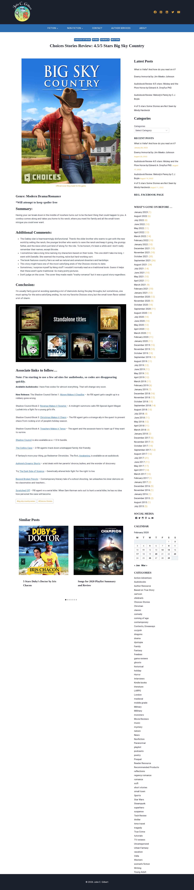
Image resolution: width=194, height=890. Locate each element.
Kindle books (140, 682)
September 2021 (142, 260)
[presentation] (43, 550)
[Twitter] (173, 12)
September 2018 (142, 405)
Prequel (138, 759)
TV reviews (139, 839)
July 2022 (139, 220)
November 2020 (142, 300)
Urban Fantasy (141, 848)
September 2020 (142, 309)
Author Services (120, 28)
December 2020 (142, 296)
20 (156, 554)
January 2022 (141, 244)
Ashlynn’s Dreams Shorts (28, 463)
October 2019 (141, 353)
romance (105, 40)
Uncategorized (141, 843)
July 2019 (139, 365)
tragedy (138, 827)
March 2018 (140, 429)
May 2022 (139, 228)
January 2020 (141, 341)
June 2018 (139, 417)
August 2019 (140, 361)
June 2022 (139, 224)
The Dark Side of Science (31, 471)
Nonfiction (139, 739)
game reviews (141, 658)
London (138, 694)
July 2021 (139, 268)
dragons (138, 634)
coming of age (141, 618)
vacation (138, 851)
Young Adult (140, 872)
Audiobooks (140, 582)
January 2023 (141, 212)
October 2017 (141, 445)
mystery (138, 727)
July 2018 (139, 413)
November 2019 (142, 349)
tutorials (138, 835)
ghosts (137, 662)
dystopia (138, 642)
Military (137, 706)
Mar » (144, 565)
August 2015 (140, 502)
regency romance (142, 775)
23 (175, 554)
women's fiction (142, 864)
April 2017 (139, 470)
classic (137, 610)
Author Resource (142, 586)
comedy (138, 614)
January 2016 (141, 494)
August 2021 (140, 264)
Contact (97, 28)
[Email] (179, 12)
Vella (136, 856)
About (143, 28)
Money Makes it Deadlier (72, 394)
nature (137, 731)
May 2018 (139, 421)
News (137, 735)
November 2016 (142, 490)
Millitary (138, 710)
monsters (139, 715)
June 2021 (139, 272)
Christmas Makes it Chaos (53, 417)
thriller (137, 819)
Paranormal (140, 743)
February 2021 (141, 288)
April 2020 (139, 329)
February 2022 (141, 240)
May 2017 (139, 466)
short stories (140, 787)
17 (137, 554)
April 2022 (139, 232)
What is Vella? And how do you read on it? (155, 69)
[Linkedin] (167, 12)
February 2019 (141, 385)
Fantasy (138, 650)
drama (96, 40)
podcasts (139, 751)
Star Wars (139, 799)
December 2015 (142, 498)
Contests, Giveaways (144, 626)
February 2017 (141, 478)
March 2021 (140, 284)
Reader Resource (142, 763)
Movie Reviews (141, 719)
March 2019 (140, 381)
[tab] (65, 599)
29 (169, 558)
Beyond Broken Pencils (27, 479)
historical (138, 666)
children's (138, 598)
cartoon (138, 594)
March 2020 (140, 333)
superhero (139, 807)
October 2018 (141, 401)
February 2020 (141, 337)
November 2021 (142, 252)
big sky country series (26, 501)
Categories (139, 126)
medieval (138, 698)
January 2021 (141, 292)
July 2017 (139, 458)
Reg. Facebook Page (149, 194)
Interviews (139, 678)
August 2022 (140, 216)
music (137, 723)
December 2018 (142, 393)
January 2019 (141, 389)
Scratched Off (23, 490)
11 (144, 550)
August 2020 (140, 313)
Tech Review (140, 815)
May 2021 (139, 276)
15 (169, 550)
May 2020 (139, 325)
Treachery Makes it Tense (53, 428)
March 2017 (140, 474)
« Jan (137, 565)
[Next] (119, 561)
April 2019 (139, 377)
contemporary (141, 622)
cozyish (138, 630)
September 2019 (142, 357)
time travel (139, 823)
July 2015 (139, 506)
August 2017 (140, 454)
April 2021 (139, 280)
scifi (136, 783)
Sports (137, 795)
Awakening (84, 455)
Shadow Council (24, 440)
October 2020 (141, 304)
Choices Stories (82, 40)
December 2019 (142, 345)
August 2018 (140, 409)
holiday (137, 670)
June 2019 (139, 369)
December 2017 (142, 437)
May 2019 (139, 373)
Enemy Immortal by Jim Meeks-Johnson (154, 76)
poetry (137, 755)
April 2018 (139, 425)
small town (139, 791)
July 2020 (139, 317)
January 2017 (141, 482)
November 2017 (142, 442)
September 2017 (142, 450)
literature (138, 686)
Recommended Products (146, 767)
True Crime (139, 831)
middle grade (140, 702)
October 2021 (141, 256)
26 (150, 558)
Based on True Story (144, 590)
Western (115, 40)
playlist (137, 747)
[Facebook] (155, 12)
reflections (139, 771)
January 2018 (141, 433)
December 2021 (142, 248)
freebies (138, 654)
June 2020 (139, 321)
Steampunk (139, 803)
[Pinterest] (161, 12)
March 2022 (140, 236)
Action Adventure (143, 578)
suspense (139, 811)
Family (137, 646)
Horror (137, 674)
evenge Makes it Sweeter (53, 406)
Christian (138, 606)
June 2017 (139, 462)
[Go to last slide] (23, 561)
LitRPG (137, 690)
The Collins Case (24, 448)
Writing (137, 868)
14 (162, 550)
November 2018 (142, 397)
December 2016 (142, 486)
